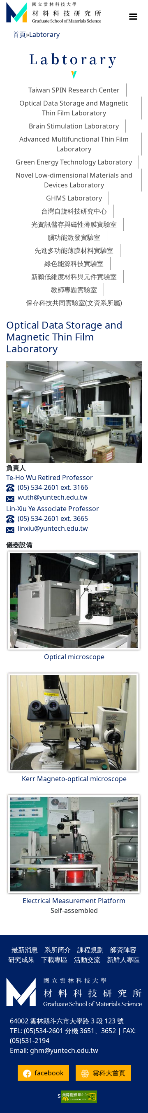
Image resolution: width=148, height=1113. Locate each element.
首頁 (19, 34)
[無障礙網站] (79, 1096)
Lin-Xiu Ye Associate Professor (52, 508)
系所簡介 (57, 949)
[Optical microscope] (74, 599)
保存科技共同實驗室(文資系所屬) (74, 302)
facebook (49, 1072)
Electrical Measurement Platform (74, 900)
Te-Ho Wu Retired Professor (49, 477)
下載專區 (54, 959)
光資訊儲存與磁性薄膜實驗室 (74, 224)
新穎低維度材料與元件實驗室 (74, 276)
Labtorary (44, 34)
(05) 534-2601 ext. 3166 (53, 487)
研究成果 (21, 959)
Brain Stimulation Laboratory (74, 126)
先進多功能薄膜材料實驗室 (74, 250)
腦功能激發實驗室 (74, 237)
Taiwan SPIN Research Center (74, 90)
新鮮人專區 (123, 959)
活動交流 (87, 959)
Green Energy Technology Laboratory (74, 162)
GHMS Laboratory (74, 198)
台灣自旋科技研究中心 (74, 211)
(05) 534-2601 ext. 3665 (53, 518)
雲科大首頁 (108, 1072)
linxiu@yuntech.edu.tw (53, 528)
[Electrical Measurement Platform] (74, 843)
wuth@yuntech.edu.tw (53, 497)
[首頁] (54, 12)
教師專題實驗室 (74, 289)
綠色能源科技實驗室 (74, 263)
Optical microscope (74, 656)
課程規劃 (90, 949)
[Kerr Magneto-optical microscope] (74, 721)
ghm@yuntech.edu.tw (64, 1050)
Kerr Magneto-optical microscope (74, 778)
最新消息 (25, 949)
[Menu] (133, 17)
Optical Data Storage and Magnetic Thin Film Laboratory (64, 336)
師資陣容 (123, 949)
